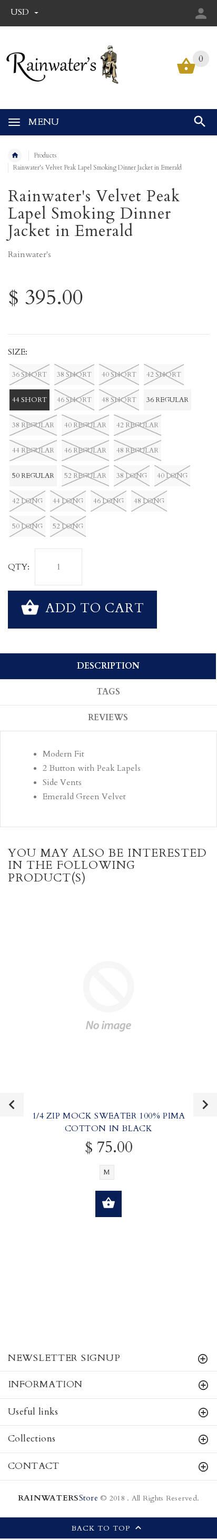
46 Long (108, 501)
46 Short (74, 400)
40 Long (172, 476)
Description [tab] (108, 666)
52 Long (68, 526)
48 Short (119, 400)
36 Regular (167, 400)
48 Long (149, 501)
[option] (108, 1073)
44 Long (68, 501)
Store (58, 1498)
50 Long (27, 526)
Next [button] (205, 1104)
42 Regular (137, 425)
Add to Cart (93, 608)
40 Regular (85, 425)
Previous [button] (12, 1104)
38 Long (131, 476)
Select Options (108, 1204)
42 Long (27, 501)
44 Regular (33, 450)
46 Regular (85, 450)
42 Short (163, 374)
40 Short (119, 374)
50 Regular (33, 476)
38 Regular (33, 425)
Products (45, 155)
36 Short (29, 374)
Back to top (102, 1529)
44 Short (29, 400)
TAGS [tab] (108, 692)
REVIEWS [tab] (108, 717)
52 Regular (85, 476)
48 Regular (137, 450)
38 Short (74, 374)
